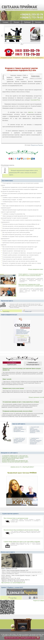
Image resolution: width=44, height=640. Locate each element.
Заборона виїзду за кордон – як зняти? (12, 199)
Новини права (35, 76)
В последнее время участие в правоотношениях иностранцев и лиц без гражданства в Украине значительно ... (35, 429)
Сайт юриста (5, 634)
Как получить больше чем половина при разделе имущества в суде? (19, 246)
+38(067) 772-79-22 (31, 17)
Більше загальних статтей (36, 397)
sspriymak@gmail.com (18, 582)
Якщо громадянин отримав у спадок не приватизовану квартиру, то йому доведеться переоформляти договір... (19, 429)
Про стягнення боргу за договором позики (16, 518)
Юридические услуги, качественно (13, 388)
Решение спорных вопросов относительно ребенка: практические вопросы (21, 240)
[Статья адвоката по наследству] (13, 34)
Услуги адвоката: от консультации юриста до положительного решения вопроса (31, 274)
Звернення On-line (12, 638)
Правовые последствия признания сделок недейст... (15, 461)
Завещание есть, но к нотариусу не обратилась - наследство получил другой (21, 253)
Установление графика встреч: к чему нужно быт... (15, 455)
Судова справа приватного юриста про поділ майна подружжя (22, 541)
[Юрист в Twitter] (32, 598)
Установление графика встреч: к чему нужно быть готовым (21, 402)
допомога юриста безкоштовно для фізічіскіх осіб (15, 460)
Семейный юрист (33, 362)
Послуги (16, 22)
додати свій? (28, 311)
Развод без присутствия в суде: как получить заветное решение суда (19, 261)
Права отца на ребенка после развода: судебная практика (16, 265)
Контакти (38, 22)
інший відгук (6, 311)
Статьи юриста (11, 362)
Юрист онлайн (7, 379)
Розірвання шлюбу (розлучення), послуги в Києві (17, 411)
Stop (22, 44)
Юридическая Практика (37, 145)
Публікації (27, 22)
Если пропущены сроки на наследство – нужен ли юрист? (17, 257)
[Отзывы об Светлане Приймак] (4, 305)
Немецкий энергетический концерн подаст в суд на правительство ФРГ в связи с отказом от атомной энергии (23, 172)
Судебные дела (11, 364)
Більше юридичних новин (35, 269)
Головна (5, 22)
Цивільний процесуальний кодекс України (12, 458)
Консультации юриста (33, 364)
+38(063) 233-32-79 (31, 14)
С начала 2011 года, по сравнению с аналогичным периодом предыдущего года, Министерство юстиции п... (19, 440)
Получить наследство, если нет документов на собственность (18, 226)
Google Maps (13, 598)
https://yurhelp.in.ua (6, 582)
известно (30, 112)
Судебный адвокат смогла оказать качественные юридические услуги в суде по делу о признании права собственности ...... (35, 441)
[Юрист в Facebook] (34, 598)
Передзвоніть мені (28, 638)
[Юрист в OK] (36, 598)
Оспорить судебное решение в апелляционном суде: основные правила (20, 255)
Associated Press (35, 100)
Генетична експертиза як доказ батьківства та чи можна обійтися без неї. (20, 224)
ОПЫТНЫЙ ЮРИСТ (28, 467)
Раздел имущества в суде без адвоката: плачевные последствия (18, 259)
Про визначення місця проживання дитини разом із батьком (21, 530)
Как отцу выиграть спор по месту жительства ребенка (16, 232)
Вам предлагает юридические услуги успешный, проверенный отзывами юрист (22, 187)
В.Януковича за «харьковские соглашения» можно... (15, 457)
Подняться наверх (38, 600)
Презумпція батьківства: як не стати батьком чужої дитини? (17, 249)
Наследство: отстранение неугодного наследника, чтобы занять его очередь (21, 263)
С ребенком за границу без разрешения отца (13, 214)
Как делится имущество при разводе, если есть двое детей (17, 234)
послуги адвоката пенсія (8, 459)
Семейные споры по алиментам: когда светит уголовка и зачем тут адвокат (21, 197)
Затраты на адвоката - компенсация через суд (13, 251)
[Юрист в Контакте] (30, 598)
